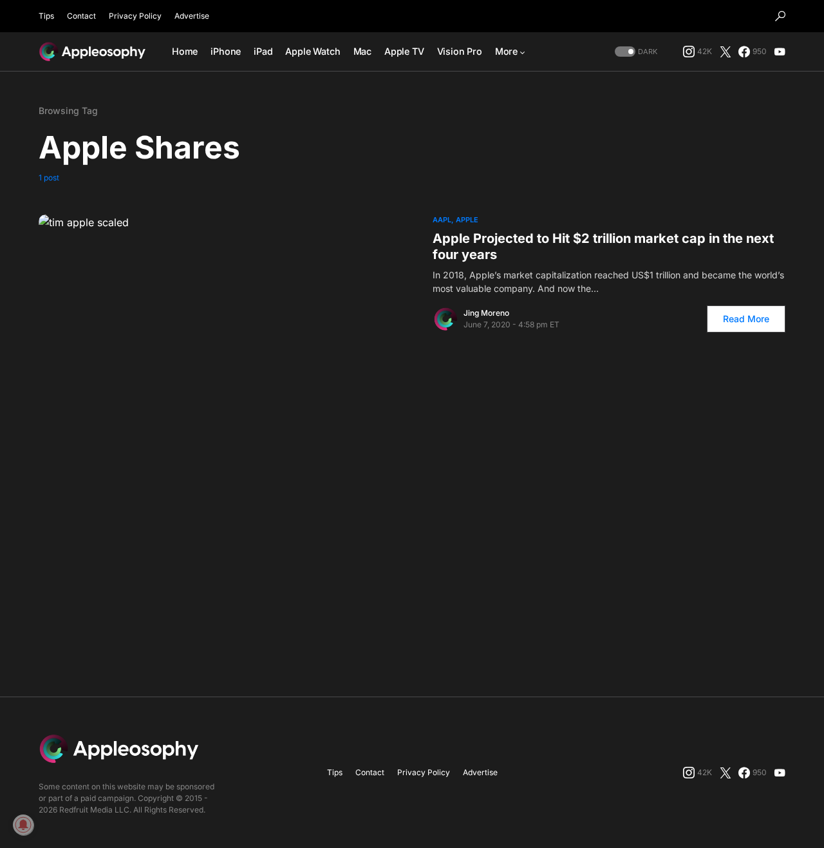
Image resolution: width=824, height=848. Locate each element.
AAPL (442, 219)
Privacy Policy (135, 16)
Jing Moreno (486, 313)
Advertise (191, 16)
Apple (467, 219)
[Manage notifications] (23, 824)
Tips (46, 16)
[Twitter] (725, 51)
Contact (81, 16)
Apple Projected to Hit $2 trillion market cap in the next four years (603, 246)
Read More (746, 318)
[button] (780, 16)
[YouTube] (779, 51)
